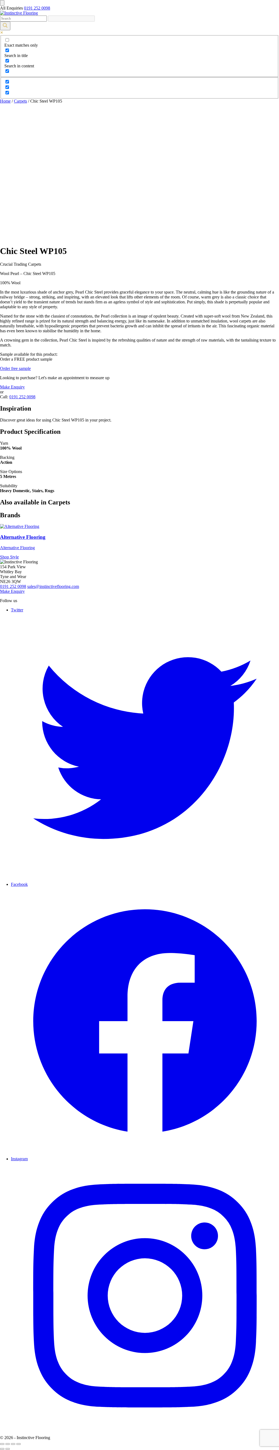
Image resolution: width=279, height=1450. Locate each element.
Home (5, 101)
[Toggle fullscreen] (13, 1444)
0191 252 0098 (37, 8)
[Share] (7, 1444)
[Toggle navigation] (2, 3)
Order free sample (15, 368)
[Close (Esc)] (2, 1444)
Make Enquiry (12, 387)
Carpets (20, 101)
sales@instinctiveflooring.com (53, 586)
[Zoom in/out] (18, 1444)
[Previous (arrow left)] (2, 1449)
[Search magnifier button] (5, 26)
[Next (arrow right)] (7, 1449)
